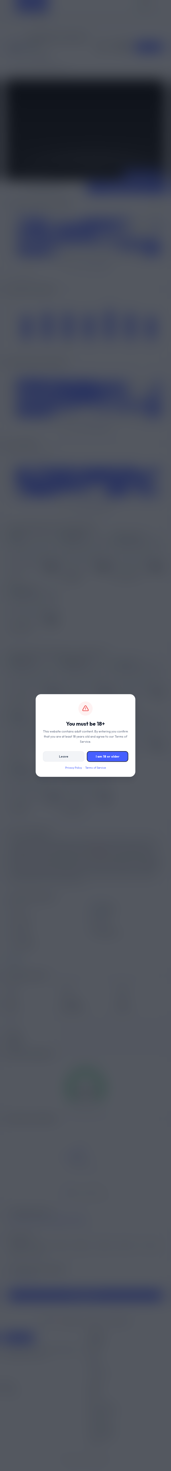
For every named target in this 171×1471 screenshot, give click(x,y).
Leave (63, 756)
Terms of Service (95, 767)
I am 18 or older (108, 756)
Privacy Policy (73, 767)
